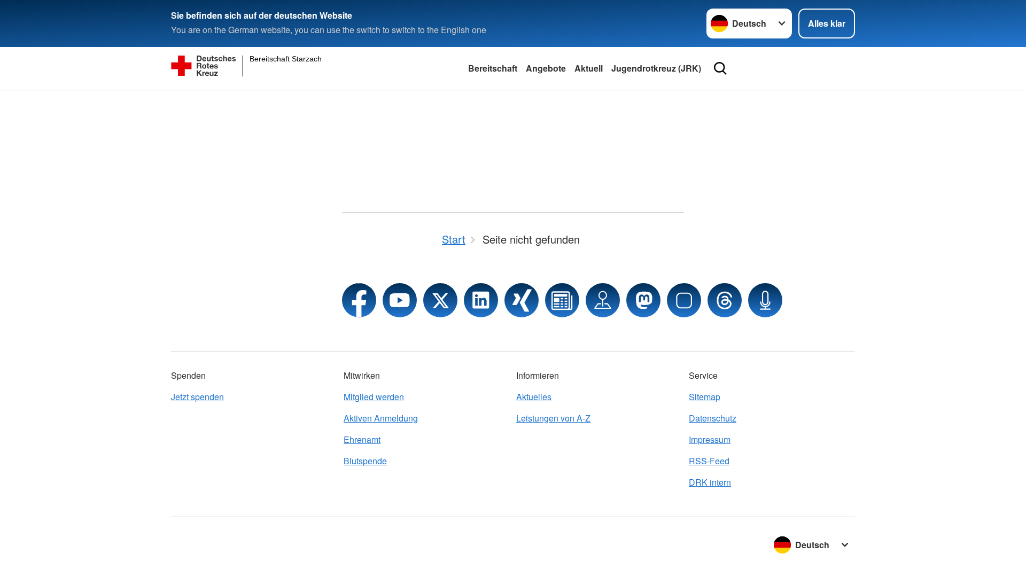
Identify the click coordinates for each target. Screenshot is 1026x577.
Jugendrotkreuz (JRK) (656, 68)
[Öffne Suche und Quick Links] (720, 68)
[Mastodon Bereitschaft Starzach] (643, 300)
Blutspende (365, 461)
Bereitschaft (492, 68)
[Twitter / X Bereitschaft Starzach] (440, 300)
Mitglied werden (374, 397)
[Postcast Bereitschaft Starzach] (765, 300)
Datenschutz (712, 418)
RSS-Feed (709, 461)
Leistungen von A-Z (553, 418)
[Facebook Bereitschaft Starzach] (359, 300)
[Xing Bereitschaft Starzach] (521, 300)
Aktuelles (533, 397)
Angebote (546, 68)
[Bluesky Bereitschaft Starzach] (684, 300)
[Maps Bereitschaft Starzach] (603, 300)
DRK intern (710, 482)
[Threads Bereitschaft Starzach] (725, 300)
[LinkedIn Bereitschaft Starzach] (481, 300)
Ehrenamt (362, 439)
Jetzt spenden (197, 397)
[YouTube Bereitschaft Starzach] (400, 300)
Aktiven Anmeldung (381, 418)
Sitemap (704, 397)
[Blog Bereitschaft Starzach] (562, 300)
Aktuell (588, 68)
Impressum (709, 439)
